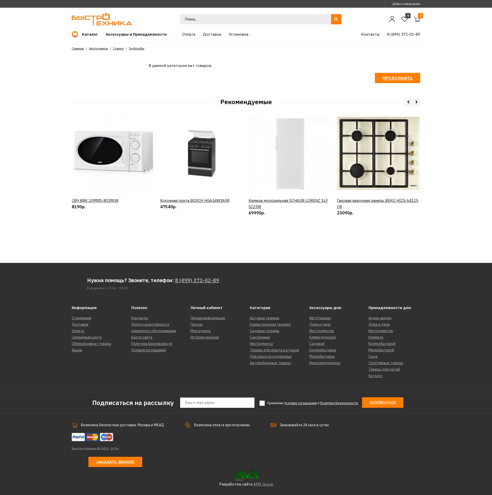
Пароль (196, 324)
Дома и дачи (320, 324)
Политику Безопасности (339, 403)
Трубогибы (136, 48)
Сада (372, 356)
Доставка (80, 324)
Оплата (78, 331)
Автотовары (320, 318)
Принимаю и (312, 403)
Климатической (322, 337)
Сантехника (260, 337)
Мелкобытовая (322, 356)
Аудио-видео (380, 318)
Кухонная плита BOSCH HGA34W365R (195, 200)
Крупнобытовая (322, 350)
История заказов (204, 337)
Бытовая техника (264, 318)
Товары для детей (384, 369)
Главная (78, 48)
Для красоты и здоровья (270, 356)
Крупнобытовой (381, 343)
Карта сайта (141, 337)
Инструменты (98, 48)
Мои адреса (200, 331)
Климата (375, 337)
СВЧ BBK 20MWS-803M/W (95, 200)
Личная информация (207, 318)
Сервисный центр (87, 337)
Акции (77, 350)
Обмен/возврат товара (91, 343)
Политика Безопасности (151, 343)
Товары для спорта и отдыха (274, 350)
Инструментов (321, 331)
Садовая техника (264, 331)
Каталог (375, 375)
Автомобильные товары (270, 363)
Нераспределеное (324, 363)
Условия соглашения (148, 350)
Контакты (139, 318)
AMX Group (263, 484)
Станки (118, 48)
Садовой (316, 343)
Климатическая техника (270, 324)
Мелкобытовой (381, 350)
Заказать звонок (115, 462)
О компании (81, 318)
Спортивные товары (385, 363)
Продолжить (398, 78)
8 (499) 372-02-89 (197, 280)
